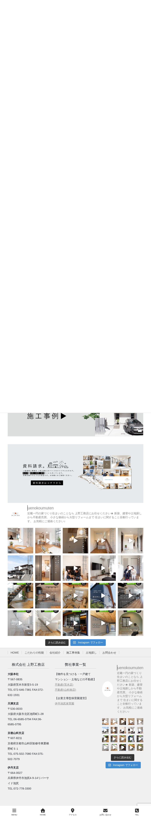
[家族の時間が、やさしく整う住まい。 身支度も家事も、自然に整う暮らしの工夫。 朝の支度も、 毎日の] (48, 568)
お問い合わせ (105, 815)
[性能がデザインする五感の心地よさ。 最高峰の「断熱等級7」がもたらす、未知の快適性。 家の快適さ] (20, 595)
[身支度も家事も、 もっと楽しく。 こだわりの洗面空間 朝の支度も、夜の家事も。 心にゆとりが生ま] (20, 623)
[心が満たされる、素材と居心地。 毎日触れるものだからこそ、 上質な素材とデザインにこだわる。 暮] (48, 595)
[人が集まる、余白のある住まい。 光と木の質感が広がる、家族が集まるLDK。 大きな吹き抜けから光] (130, 568)
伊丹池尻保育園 (64, 703)
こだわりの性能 (34, 652)
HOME (15, 652)
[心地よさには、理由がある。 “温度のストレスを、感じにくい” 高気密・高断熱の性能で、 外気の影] (48, 623)
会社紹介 (55, 652)
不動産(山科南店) (65, 689)
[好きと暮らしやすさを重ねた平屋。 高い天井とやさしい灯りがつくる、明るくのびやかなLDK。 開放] (103, 540)
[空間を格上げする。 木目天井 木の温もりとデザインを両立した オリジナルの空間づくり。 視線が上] (103, 623)
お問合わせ (109, 652)
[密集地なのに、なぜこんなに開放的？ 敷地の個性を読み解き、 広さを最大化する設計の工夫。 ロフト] (75, 595)
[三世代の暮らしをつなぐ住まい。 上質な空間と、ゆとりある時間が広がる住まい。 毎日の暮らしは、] (130, 540)
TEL (137, 815)
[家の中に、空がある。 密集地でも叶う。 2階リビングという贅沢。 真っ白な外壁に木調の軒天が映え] (103, 595)
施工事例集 (73, 652)
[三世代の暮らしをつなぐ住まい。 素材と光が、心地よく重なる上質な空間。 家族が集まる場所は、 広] (20, 568)
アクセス (73, 815)
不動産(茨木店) (64, 684)
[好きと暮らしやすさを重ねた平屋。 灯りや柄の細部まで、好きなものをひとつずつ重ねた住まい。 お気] (75, 540)
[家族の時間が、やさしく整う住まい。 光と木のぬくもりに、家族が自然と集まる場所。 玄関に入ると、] (75, 568)
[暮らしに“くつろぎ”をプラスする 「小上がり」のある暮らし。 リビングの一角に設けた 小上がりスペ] (130, 623)
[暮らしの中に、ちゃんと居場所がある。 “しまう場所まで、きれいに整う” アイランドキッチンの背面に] (75, 623)
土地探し (91, 652)
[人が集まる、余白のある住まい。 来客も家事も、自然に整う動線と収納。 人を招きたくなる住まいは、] (103, 568)
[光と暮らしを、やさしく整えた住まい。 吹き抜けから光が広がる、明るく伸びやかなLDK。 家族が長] (48, 540)
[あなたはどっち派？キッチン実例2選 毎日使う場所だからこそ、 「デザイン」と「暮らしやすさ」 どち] (130, 595)
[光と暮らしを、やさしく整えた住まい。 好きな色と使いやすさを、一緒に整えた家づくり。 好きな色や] (20, 540)
